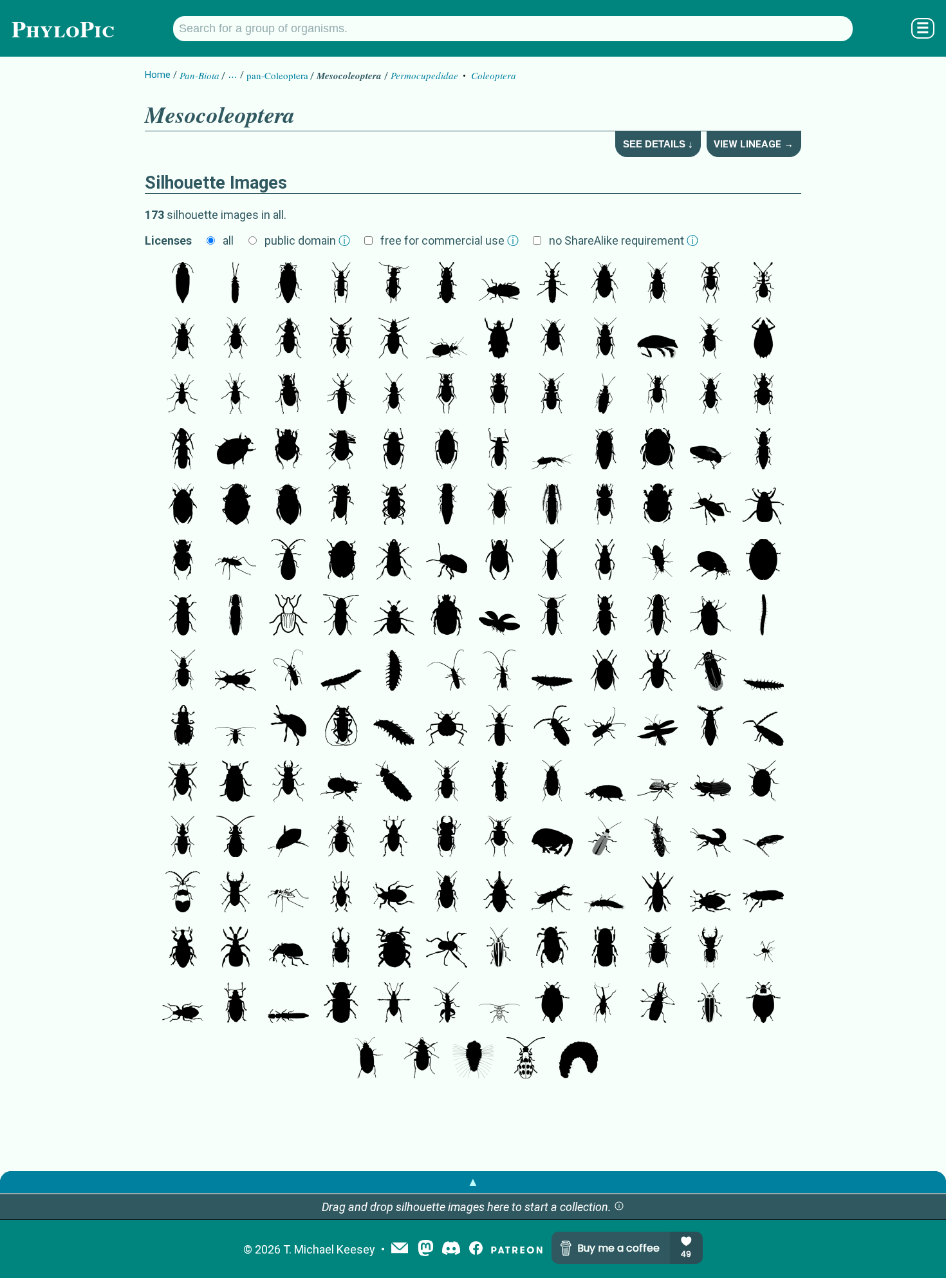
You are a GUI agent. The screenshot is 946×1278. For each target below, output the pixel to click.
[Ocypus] (710, 838)
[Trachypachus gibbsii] (499, 505)
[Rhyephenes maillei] (446, 948)
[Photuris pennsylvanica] (499, 948)
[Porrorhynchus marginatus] (763, 339)
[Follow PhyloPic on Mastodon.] (426, 1249)
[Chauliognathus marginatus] (552, 284)
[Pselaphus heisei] (763, 284)
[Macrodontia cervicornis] (657, 1004)
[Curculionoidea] (288, 616)
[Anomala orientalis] (393, 616)
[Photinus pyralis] (499, 727)
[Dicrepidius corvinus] (763, 838)
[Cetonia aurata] (446, 616)
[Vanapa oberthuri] (605, 1004)
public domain (307, 240)
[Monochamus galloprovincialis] (288, 671)
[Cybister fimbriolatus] (288, 838)
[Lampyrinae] (552, 671)
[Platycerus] (393, 561)
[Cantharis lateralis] (393, 284)
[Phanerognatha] (710, 893)
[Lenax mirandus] (499, 782)
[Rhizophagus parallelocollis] (763, 450)
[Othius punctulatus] (605, 893)
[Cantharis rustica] (341, 284)
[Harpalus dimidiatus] (446, 893)
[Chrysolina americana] (763, 782)
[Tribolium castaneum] (182, 616)
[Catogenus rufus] (182, 450)
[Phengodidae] (710, 727)
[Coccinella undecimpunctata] (763, 561)
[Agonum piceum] (605, 395)
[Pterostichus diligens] (393, 395)
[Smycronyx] (288, 948)
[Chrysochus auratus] (446, 561)
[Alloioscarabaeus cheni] (235, 450)
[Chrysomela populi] (288, 727)
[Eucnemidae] (552, 561)
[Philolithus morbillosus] (657, 782)
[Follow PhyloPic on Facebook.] (476, 1249)
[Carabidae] (393, 339)
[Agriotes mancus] (341, 616)
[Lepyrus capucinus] (182, 948)
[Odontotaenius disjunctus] (710, 782)
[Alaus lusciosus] (657, 838)
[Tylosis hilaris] (446, 671)
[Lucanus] (552, 893)
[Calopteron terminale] (288, 561)
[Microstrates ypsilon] (763, 893)
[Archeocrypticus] (605, 671)
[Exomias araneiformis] (182, 1004)
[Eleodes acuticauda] (710, 505)
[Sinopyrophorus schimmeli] (552, 505)
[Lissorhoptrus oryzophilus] (657, 671)
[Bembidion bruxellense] (182, 671)
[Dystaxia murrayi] (710, 450)
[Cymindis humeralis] (182, 838)
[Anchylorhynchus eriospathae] (552, 838)
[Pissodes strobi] (499, 893)
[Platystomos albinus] (605, 561)
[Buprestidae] (605, 450)
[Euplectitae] (341, 339)
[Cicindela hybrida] (710, 284)
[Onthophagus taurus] (657, 505)
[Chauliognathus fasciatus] (605, 838)
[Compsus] (393, 1004)
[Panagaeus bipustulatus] (341, 838)
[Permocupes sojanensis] (182, 284)
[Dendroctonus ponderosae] (341, 1004)
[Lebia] (446, 339)
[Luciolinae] (763, 671)
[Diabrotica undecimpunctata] (235, 838)
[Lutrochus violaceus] (341, 561)
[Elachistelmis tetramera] (341, 505)
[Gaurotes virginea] (605, 727)
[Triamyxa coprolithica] (288, 284)
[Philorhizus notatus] (446, 782)
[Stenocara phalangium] (763, 948)
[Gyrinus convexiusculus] (657, 339)
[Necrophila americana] (552, 1004)
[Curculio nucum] (341, 893)
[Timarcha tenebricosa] (393, 948)
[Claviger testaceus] (235, 948)
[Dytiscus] (288, 505)
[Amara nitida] (182, 782)
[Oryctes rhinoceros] (341, 782)
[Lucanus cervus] (605, 505)
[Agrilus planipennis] (446, 505)
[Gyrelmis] (235, 505)
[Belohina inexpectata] (657, 450)
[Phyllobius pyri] (235, 1004)
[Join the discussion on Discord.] (451, 1249)
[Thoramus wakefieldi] (552, 616)
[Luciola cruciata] (393, 671)
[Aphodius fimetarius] (182, 561)
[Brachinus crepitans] (499, 395)
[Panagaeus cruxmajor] (710, 339)
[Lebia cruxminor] (657, 948)
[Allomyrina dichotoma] (341, 948)
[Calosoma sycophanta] (499, 838)
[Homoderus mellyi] (446, 838)
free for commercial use (449, 240)
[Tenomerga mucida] (235, 284)
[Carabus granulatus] (288, 395)
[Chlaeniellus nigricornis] (420, 1059)
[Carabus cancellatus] (235, 395)
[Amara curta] (552, 339)
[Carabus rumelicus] (763, 395)
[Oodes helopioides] (552, 782)
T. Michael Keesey (329, 1249)
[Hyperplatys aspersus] (235, 727)
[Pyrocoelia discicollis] (341, 671)
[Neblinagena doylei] (499, 450)
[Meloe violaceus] (341, 395)
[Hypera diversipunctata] (393, 893)
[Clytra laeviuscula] (235, 782)
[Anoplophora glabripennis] (341, 727)
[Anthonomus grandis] (657, 893)
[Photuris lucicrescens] (710, 671)
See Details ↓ (658, 143)
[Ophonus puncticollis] (605, 339)
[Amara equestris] (605, 284)
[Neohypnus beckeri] (288, 1004)
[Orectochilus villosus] (499, 339)
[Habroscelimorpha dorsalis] (235, 561)
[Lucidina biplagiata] (552, 727)
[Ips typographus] (605, 948)
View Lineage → (753, 144)
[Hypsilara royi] (393, 450)
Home (158, 74)
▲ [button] (473, 1182)
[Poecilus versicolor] (657, 561)
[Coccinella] (710, 561)
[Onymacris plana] (446, 727)
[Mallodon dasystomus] (499, 284)
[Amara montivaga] (367, 1059)
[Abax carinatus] (182, 339)
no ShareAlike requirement (623, 240)
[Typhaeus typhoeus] (288, 450)
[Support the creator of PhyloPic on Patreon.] (517, 1249)
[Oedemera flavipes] (446, 1004)
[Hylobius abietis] (393, 838)
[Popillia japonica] (499, 561)
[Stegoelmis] (393, 505)
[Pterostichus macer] (552, 395)
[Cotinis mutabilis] (710, 616)
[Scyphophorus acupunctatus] (235, 671)
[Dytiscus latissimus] (182, 505)
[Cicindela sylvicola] (182, 395)
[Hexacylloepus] (341, 450)
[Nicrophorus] (552, 948)
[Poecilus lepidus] (710, 395)
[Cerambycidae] (499, 671)
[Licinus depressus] (235, 339)
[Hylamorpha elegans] (763, 505)
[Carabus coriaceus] (446, 395)
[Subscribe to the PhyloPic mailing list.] (400, 1249)
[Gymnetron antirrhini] (605, 782)
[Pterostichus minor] (288, 339)
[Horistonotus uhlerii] (657, 616)
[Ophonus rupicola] (657, 284)
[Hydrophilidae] (446, 450)
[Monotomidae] (446, 284)
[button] (619, 1207)
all (228, 240)
